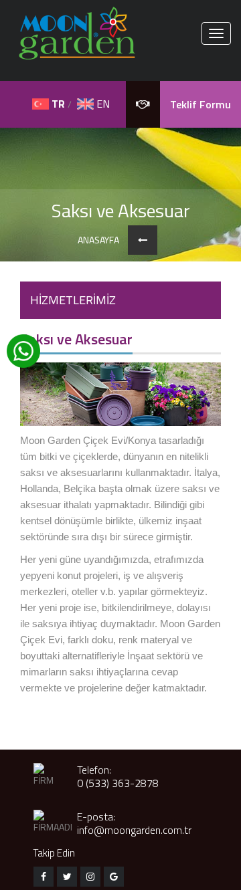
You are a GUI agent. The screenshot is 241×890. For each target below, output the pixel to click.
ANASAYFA (98, 240)
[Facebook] (43, 877)
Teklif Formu (200, 104)
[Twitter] (67, 877)
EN (102, 104)
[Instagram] (90, 877)
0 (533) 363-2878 (118, 783)
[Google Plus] (114, 877)
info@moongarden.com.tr (134, 830)
